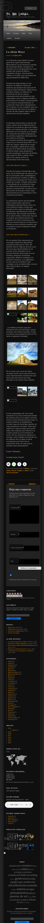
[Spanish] (7, 593)
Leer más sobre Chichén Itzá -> (17, 234)
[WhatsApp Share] (14, 464)
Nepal (10, 703)
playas (32, 893)
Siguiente (33, 484)
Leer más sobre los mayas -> (17, 165)
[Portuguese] (20, 593)
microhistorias (17, 885)
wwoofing (26, 902)
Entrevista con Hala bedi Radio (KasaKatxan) (22, 645)
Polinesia (11, 712)
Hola (8, 33)
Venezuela (11, 719)
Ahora (10, 661)
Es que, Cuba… (30, 47)
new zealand (12, 820)
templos (19, 470)
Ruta (23, 33)
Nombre (15, 534)
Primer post (11, 627)
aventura (26, 865)
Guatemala (11, 688)
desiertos (31, 869)
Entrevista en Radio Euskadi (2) (17, 643)
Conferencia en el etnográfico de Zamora (20, 651)
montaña (32, 885)
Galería (9, 38)
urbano (32, 899)
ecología (17, 872)
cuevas (18, 869)
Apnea (10, 663)
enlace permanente (12, 472)
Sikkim (10, 714)
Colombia (11, 681)
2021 (9, 728)
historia (14, 470)
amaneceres (15, 865)
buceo (34, 866)
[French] (18, 593)
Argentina (11, 665)
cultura (8, 470)
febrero (14, 730)
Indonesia (11, 694)
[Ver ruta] (22, 760)
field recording (29, 874)
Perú (9, 710)
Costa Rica (11, 683)
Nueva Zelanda (12, 707)
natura (21, 889)
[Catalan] (13, 593)
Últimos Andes (12, 717)
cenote (14, 869)
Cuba (9, 685)
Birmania (11, 670)
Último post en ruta (14, 629)
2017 (9, 735)
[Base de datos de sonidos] (20, 849)
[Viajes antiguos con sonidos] (20, 840)
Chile (9, 679)
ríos (34, 896)
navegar (30, 889)
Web (12, 561)
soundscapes (15, 900)
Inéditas (10, 696)
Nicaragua (11, 705)
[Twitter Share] (25, 464)
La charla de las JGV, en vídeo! (17, 642)
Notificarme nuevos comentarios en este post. (23, 579)
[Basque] (10, 593)
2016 (9, 737)
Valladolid (11, 47)
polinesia (11, 821)
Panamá (10, 708)
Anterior (10, 484)
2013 (9, 743)
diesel (27, 470)
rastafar (30, 897)
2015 (9, 739)
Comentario (15, 507)
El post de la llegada (14, 631)
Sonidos (10, 716)
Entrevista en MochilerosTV (16, 649)
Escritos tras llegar (13, 633)
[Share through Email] (8, 464)
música (13, 889)
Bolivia (10, 676)
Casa (7, 751)
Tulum (27, 413)
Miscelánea (11, 701)
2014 (9, 741)
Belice (10, 668)
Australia (11, 667)
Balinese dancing (11, 799)
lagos (20, 882)
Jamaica (10, 697)
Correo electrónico (17, 547)
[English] (15, 593)
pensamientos (19, 892)
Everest (10, 687)
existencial (14, 874)
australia (11, 816)
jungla (14, 881)
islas (33, 878)
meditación (29, 882)
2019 (9, 732)
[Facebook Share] (19, 464)
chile (9, 823)
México (27, 468)
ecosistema (27, 872)
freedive (12, 879)
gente (18, 878)
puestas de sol (18, 896)
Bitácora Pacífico (13, 674)
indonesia (11, 818)
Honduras (11, 690)
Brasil (10, 678)
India (9, 692)
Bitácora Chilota (13, 672)
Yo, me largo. (17, 14)
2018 (9, 734)
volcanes (19, 902)
